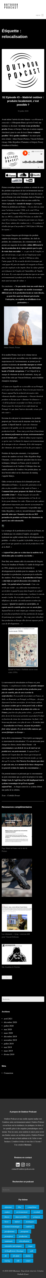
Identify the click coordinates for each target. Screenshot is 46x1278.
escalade (37, 1212)
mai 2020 (8, 1029)
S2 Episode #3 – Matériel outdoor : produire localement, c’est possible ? (23, 101)
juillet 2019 (9, 1043)
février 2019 (9, 1054)
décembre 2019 (10, 1036)
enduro (7, 1212)
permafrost (9, 1236)
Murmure (27, 1144)
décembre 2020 (10, 1022)
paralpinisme (9, 1231)
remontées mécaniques (13, 1246)
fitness (7, 1217)
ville (17, 1260)
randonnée (9, 1241)
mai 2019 (8, 1047)
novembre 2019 (10, 1040)
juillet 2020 (9, 1025)
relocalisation (24, 1241)
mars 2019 (8, 1050)
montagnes (30, 1221)
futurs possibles (21, 1217)
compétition (32, 1207)
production (23, 1236)
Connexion (8, 1072)
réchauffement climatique (14, 1251)
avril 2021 (8, 1018)
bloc (19, 1207)
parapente (24, 1231)
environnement (21, 1212)
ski (6, 1255)
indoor (17, 1221)
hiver (6, 1221)
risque (30, 1246)
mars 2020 (8, 1032)
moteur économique (12, 1226)
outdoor (29, 1226)
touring (7, 1260)
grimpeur (36, 1217)
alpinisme (8, 1207)
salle (31, 1251)
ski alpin (16, 1255)
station (27, 1255)
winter (28, 1260)
